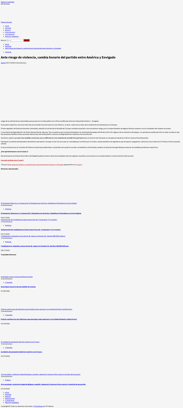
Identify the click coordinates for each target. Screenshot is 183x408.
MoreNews (38, 406)
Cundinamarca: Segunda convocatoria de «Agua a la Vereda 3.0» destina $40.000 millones (33, 236)
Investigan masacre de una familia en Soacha (17, 277)
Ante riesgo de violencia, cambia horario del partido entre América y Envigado (36, 164)
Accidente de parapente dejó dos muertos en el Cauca (20, 342)
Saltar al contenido (7, 2)
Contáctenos (10, 34)
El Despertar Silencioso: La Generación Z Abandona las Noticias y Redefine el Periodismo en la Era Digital (39, 203)
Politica (8, 380)
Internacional (10, 32)
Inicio (7, 26)
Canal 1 (79, 164)
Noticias (8, 28)
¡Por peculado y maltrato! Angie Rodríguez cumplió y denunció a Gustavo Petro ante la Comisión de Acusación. (41, 374)
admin (3, 63)
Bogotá (8, 30)
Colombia (8, 282)
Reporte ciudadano (12, 36)
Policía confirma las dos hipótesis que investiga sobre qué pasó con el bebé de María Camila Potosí (36, 309)
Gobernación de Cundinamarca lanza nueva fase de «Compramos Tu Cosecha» (29, 220)
